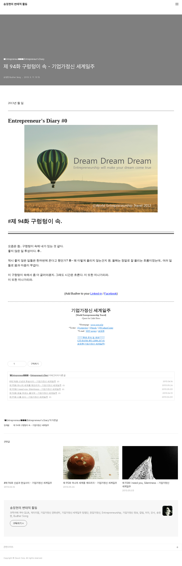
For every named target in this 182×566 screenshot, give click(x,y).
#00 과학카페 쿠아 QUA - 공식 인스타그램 (23, 553)
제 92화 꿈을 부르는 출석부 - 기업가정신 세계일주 (33, 393)
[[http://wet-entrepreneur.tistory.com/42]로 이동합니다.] (88, 340)
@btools (93, 328)
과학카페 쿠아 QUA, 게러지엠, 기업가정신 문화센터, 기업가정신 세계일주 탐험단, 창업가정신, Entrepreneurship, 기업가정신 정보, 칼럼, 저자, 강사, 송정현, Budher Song (85, 514)
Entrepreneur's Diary (39, 375)
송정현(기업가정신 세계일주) (91, 344)
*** (79, 337)
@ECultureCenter (105, 328)
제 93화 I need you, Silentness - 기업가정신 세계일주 (35, 389)
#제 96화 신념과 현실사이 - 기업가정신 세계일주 (32, 381)
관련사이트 (8, 547)
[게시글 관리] (22, 364)
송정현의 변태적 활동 (15, 4)
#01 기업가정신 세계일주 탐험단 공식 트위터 (24, 558)
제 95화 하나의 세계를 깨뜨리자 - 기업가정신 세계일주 (35, 385)
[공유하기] (18, 364)
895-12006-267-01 (97, 340)
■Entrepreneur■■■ (19, 375)
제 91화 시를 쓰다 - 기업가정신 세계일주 (28, 397)
